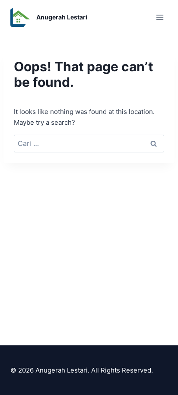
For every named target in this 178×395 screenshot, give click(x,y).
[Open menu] (160, 17)
